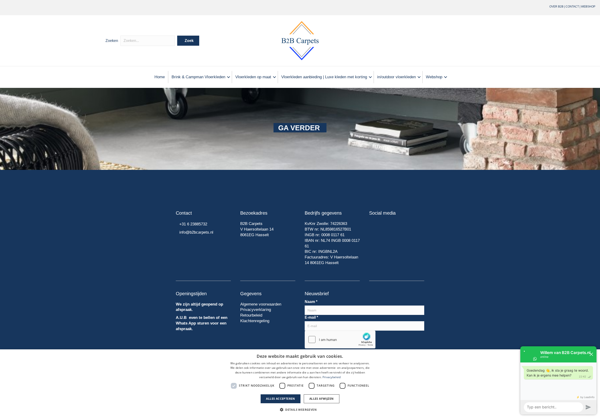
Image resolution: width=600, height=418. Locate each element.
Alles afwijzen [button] (321, 399)
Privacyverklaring (255, 309)
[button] (188, 41)
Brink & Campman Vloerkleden (198, 77)
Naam (311, 302)
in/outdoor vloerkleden (396, 77)
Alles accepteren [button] (280, 399)
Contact (572, 6)
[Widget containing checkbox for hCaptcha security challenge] (340, 339)
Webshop (588, 6)
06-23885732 (107, 7)
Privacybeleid (331, 377)
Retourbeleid (251, 315)
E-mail (311, 317)
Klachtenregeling (254, 321)
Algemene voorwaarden (260, 304)
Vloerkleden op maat (253, 77)
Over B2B (556, 6)
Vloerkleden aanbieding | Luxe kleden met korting (324, 77)
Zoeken (111, 41)
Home (159, 77)
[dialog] (300, 383)
